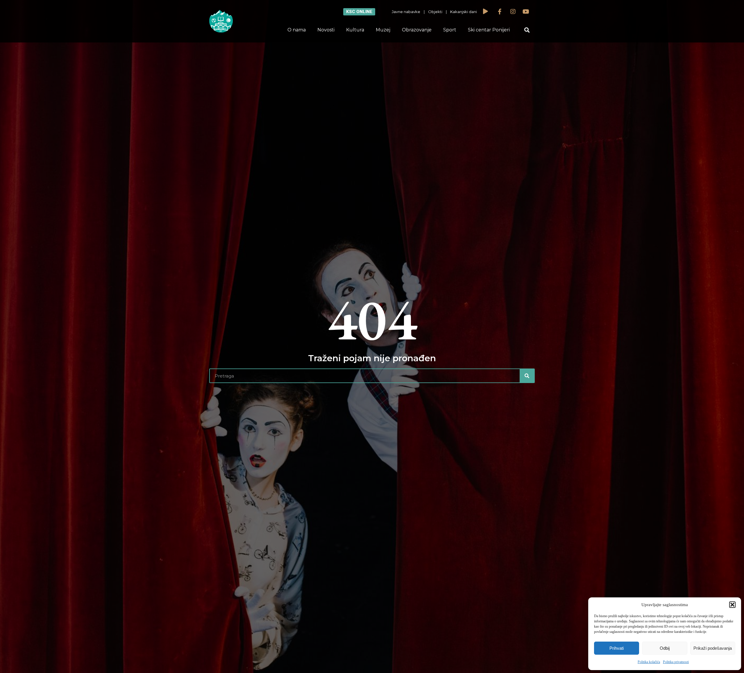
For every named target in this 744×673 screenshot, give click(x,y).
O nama (296, 30)
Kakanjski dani (463, 11)
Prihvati (616, 648)
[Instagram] (513, 11)
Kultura (355, 30)
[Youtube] (526, 11)
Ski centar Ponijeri (489, 30)
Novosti (326, 30)
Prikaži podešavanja (712, 648)
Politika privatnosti (676, 662)
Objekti (435, 11)
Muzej (383, 30)
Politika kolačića (649, 662)
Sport (449, 30)
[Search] (527, 375)
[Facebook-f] (500, 11)
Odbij (665, 648)
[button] (732, 605)
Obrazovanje (417, 30)
